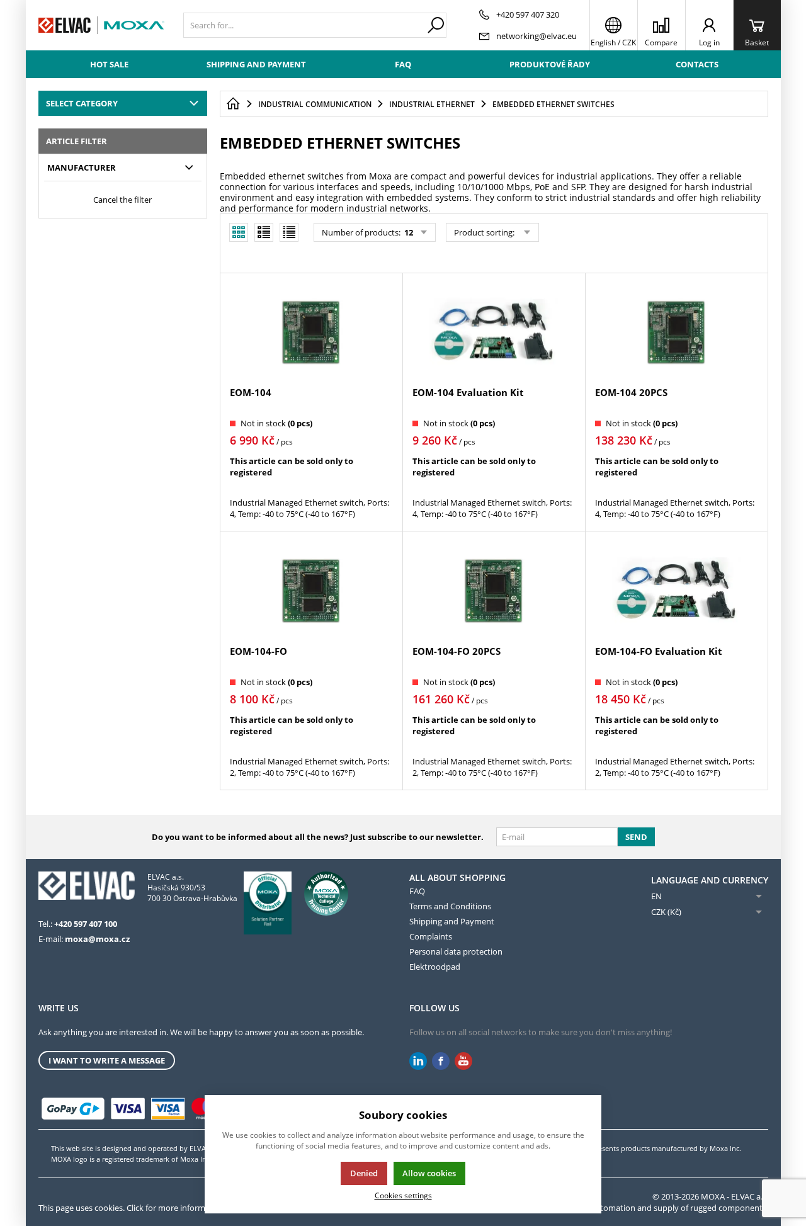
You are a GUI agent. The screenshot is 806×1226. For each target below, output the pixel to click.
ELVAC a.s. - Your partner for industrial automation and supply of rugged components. (608, 1207)
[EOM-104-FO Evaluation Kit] (676, 589)
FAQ (403, 64)
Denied (364, 1173)
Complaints (430, 936)
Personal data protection (455, 951)
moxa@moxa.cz (97, 939)
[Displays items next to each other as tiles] (263, 232)
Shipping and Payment (256, 64)
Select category (82, 103)
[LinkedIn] (418, 1061)
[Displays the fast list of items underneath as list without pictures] (289, 232)
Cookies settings (403, 1195)
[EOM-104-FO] (311, 589)
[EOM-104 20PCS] (676, 331)
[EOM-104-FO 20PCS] (493, 589)
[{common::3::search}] (436, 25)
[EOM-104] (311, 331)
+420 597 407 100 (85, 923)
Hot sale (109, 64)
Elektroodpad (434, 966)
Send (636, 837)
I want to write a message (106, 1060)
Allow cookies (429, 1173)
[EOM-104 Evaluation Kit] (493, 331)
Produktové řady (549, 64)
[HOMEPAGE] (233, 103)
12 (407, 232)
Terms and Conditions (450, 906)
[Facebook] (441, 1061)
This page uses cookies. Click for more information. (132, 1207)
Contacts (697, 64)
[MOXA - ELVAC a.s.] (101, 25)
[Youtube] (463, 1061)
